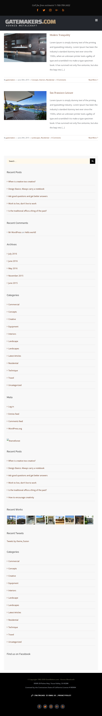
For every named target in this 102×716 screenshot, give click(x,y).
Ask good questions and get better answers (28, 196)
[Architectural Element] (11, 520)
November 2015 (15, 275)
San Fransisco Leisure (61, 92)
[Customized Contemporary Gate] (30, 520)
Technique (13, 370)
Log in (11, 406)
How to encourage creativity (21, 497)
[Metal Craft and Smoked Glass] (89, 520)
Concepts (34, 80)
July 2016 (12, 253)
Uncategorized (15, 385)
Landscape (13, 341)
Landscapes (35, 138)
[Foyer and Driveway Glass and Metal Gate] (69, 520)
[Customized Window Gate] (50, 520)
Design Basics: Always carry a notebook (26, 188)
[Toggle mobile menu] (96, 20)
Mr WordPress (14, 232)
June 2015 (13, 283)
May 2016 (13, 268)
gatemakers (10, 80)
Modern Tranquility (60, 35)
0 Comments (61, 80)
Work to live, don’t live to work (22, 203)
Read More (93, 80)
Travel (11, 377)
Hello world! (30, 232)
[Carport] (21, 520)
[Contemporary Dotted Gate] (79, 520)
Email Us (52, 695)
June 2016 (13, 261)
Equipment (13, 326)
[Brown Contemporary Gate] (40, 520)
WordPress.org (15, 428)
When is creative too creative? (21, 181)
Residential (50, 80)
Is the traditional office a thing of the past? (27, 210)
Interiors (42, 80)
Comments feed (15, 421)
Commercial (13, 304)
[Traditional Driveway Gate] (59, 520)
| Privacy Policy (63, 695)
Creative (12, 319)
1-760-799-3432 (62, 5)
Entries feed (13, 414)
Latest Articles (14, 355)
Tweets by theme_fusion (18, 541)
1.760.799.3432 (39, 695)
